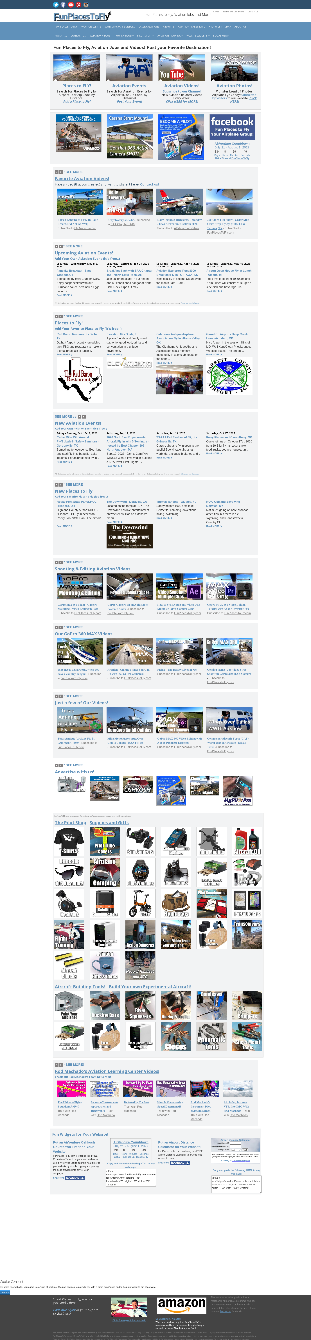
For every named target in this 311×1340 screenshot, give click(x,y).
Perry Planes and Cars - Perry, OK (229, 437)
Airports (168, 26)
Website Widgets (197, 35)
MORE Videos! (124, 35)
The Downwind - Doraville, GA (127, 501)
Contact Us (253, 11)
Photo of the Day (219, 26)
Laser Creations (149, 26)
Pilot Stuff (144, 35)
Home (216, 11)
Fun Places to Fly (66, 26)
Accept (5, 1292)
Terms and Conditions (233, 11)
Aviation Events (91, 26)
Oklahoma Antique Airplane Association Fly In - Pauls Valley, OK (178, 338)
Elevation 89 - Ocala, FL (122, 334)
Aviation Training (169, 35)
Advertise (61, 35)
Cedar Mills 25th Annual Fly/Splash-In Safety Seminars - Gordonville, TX (78, 441)
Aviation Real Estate (191, 26)
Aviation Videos (100, 35)
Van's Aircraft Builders (120, 26)
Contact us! (79, 35)
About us (241, 26)
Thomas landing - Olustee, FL (176, 501)
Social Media (221, 35)
